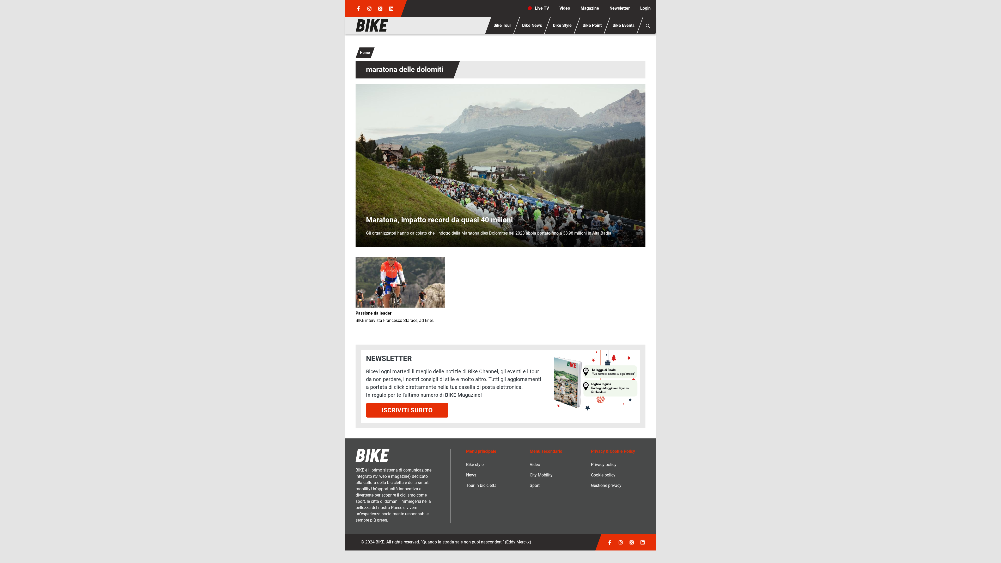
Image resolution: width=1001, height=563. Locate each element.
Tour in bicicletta (481, 485)
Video (564, 8)
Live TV (542, 8)
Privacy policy (604, 464)
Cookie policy (603, 475)
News (471, 475)
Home (365, 53)
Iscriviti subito (407, 410)
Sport (535, 485)
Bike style (475, 464)
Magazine (590, 8)
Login (645, 8)
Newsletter (619, 8)
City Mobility (541, 475)
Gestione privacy (606, 485)
